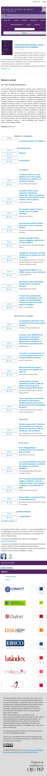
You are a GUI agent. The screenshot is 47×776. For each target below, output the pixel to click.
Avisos (42, 20)
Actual (16, 20)
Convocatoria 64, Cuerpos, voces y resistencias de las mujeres (29, 46)
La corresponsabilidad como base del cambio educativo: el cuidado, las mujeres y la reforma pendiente (32, 465)
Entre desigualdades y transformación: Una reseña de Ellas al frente (31, 450)
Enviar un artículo (7, 568)
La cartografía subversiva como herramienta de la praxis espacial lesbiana (32, 323)
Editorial (22, 153)
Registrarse (33, 20)
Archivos (24, 20)
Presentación (24, 160)
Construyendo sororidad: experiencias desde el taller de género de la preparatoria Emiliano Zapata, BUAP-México (31, 384)
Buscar (29, 25)
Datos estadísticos (16, 25)
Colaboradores (24, 516)
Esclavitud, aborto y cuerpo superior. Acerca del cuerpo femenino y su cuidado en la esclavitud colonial (30, 177)
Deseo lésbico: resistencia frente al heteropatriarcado (32, 498)
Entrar (44, 1)
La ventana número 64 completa (32, 141)
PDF (10, 138)
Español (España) (10, 576)
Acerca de (6, 20)
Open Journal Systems (7, 563)
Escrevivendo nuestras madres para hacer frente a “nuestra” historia (31, 225)
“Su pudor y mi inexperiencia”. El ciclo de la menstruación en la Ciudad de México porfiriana (31, 355)
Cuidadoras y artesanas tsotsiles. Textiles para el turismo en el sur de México (32, 255)
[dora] (10, 559)
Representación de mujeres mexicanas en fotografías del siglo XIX (30, 369)
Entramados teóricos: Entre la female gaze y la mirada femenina (31, 211)
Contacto (37, 25)
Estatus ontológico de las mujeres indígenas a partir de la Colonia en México (31, 240)
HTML (10, 154)
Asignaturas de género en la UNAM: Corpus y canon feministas (32, 271)
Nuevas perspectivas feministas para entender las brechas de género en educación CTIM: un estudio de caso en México (32, 427)
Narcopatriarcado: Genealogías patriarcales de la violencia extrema (31, 284)
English (7, 580)
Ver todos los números (8, 521)
